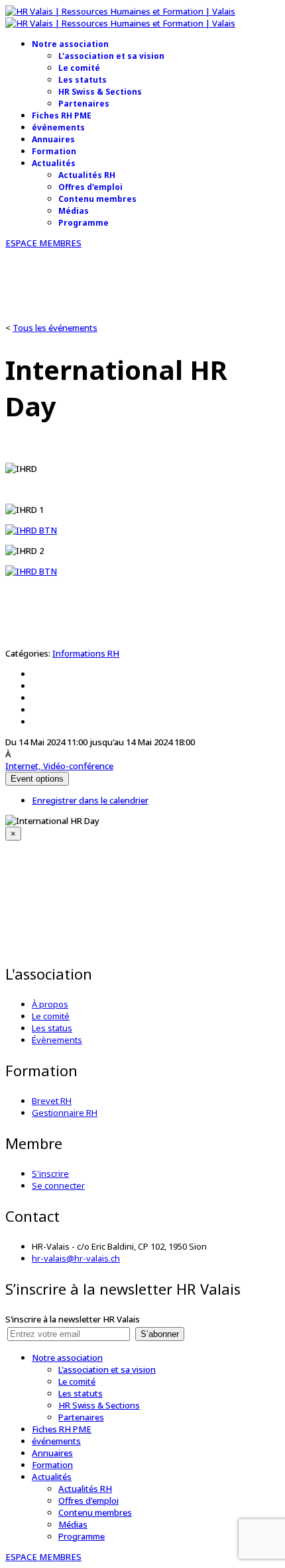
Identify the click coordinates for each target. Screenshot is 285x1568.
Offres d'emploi (90, 187)
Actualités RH (86, 175)
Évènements (57, 1040)
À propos (50, 1004)
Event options (37, 779)
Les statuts (82, 79)
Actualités (54, 163)
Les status (52, 1028)
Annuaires (53, 139)
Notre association (70, 44)
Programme (83, 222)
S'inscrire (50, 1173)
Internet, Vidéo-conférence (59, 766)
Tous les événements (55, 328)
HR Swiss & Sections (100, 91)
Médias (73, 210)
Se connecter (58, 1185)
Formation (54, 151)
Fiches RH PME (61, 115)
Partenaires (83, 103)
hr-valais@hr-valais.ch (76, 1258)
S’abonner (160, 1334)
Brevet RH (52, 1101)
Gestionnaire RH (64, 1113)
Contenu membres (97, 199)
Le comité (79, 67)
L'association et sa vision (111, 56)
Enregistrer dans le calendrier (90, 800)
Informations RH (85, 653)
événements (58, 127)
